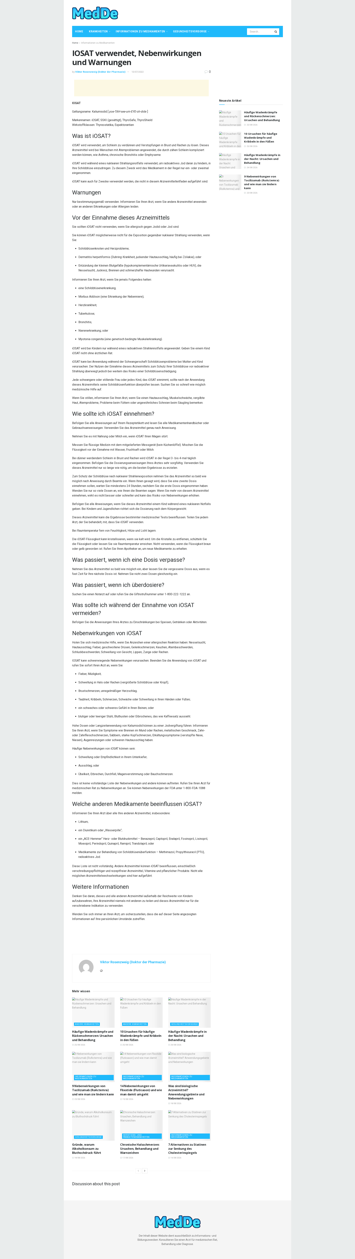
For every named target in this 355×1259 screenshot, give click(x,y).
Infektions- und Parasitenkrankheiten (136, 1136)
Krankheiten (98, 31)
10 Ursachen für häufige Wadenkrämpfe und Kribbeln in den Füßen (140, 1036)
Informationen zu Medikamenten (140, 31)
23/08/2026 (79, 1099)
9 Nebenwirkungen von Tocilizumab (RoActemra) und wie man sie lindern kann (93, 1090)
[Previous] (138, 1170)
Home (79, 31)
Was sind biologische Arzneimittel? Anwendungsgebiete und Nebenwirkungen (186, 1092)
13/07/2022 (137, 71)
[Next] (145, 1170)
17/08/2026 (127, 1158)
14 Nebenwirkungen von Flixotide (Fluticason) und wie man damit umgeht (141, 1090)
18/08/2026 (175, 1103)
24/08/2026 (175, 1045)
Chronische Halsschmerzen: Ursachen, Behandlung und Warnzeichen (139, 1149)
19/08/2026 (127, 1099)
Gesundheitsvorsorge (190, 31)
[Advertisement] (215, 12)
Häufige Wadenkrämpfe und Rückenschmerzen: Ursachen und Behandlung (92, 1036)
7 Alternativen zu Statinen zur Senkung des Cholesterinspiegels (187, 1149)
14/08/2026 (175, 1158)
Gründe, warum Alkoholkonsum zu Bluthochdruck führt (86, 1149)
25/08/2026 (79, 1045)
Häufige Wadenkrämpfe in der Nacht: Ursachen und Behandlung (187, 1036)
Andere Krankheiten (87, 1024)
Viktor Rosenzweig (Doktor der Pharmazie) (100, 71)
